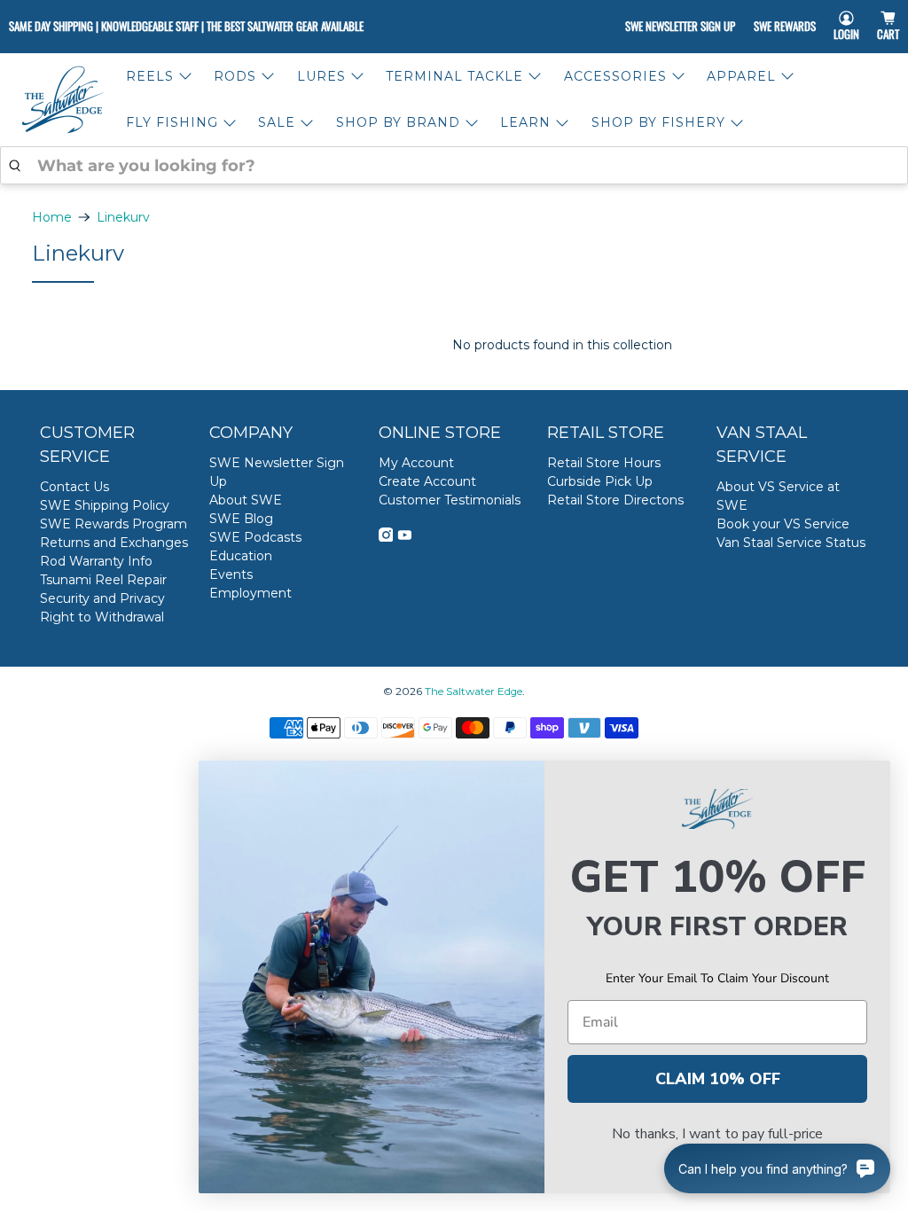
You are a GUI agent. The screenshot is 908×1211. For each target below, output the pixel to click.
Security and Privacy (102, 598)
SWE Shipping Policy (104, 505)
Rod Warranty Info (96, 561)
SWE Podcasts (255, 537)
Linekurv (123, 217)
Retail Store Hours (604, 463)
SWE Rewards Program (113, 524)
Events (231, 574)
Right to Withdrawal (102, 617)
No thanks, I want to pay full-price (717, 1134)
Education (240, 556)
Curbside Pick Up (600, 481)
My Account (416, 463)
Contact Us (74, 487)
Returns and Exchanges (114, 543)
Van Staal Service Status (790, 543)
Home (52, 217)
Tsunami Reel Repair (103, 580)
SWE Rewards (785, 26)
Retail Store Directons (615, 500)
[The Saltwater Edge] (63, 100)
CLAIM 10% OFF (717, 1079)
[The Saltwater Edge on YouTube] (404, 537)
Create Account (427, 481)
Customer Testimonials (450, 500)
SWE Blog (241, 519)
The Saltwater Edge (473, 691)
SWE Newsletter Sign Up (680, 26)
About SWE (245, 500)
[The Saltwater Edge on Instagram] (386, 537)
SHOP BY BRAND (398, 122)
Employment (250, 593)
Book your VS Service (782, 524)
